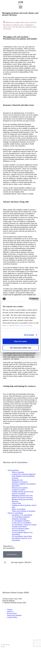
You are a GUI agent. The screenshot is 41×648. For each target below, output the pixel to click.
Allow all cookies (20, 341)
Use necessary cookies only (20, 348)
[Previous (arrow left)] (2, 646)
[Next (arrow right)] (4, 646)
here (20, 452)
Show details (29, 335)
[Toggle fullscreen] (6, 644)
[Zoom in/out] (8, 644)
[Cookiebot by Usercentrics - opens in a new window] (29, 298)
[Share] (4, 644)
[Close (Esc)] (2, 644)
